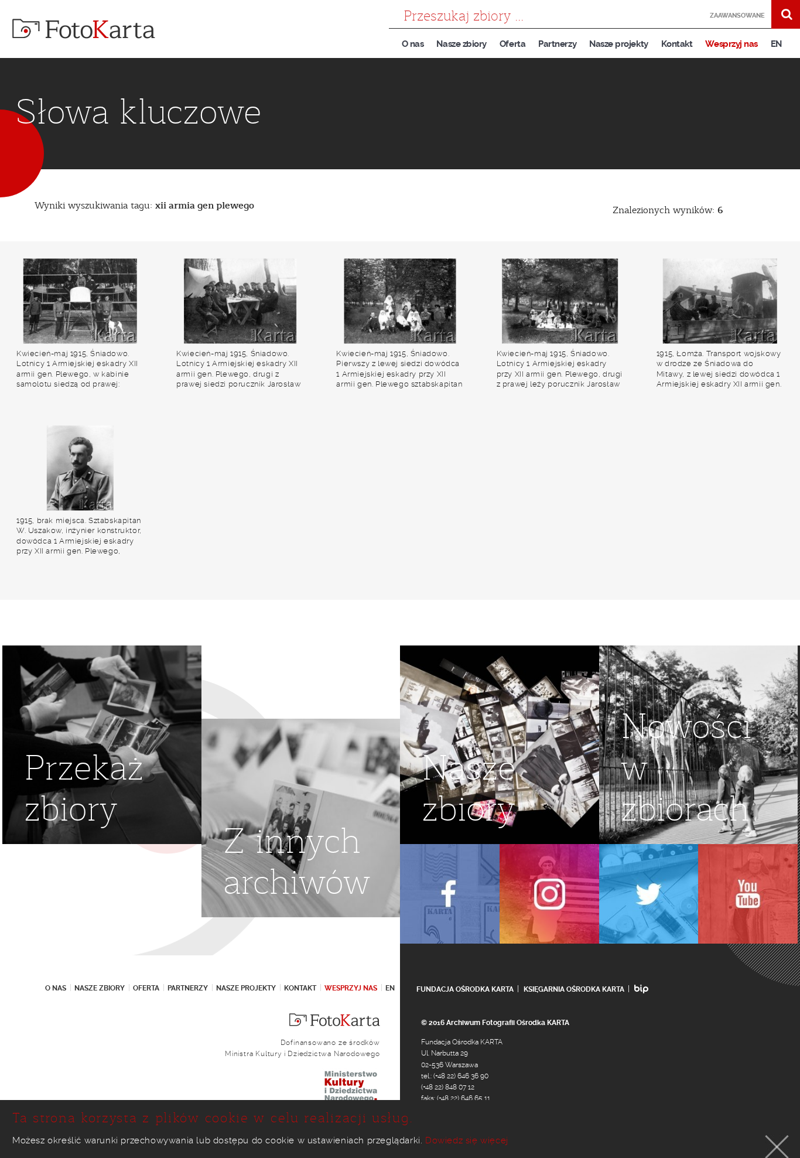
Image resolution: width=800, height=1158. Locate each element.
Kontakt (677, 44)
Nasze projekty (618, 44)
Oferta (512, 44)
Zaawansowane (737, 15)
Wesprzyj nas (731, 44)
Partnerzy (557, 44)
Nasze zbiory (461, 44)
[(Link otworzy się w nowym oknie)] (450, 894)
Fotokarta (83, 29)
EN (776, 44)
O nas (413, 44)
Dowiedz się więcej (466, 1140)
